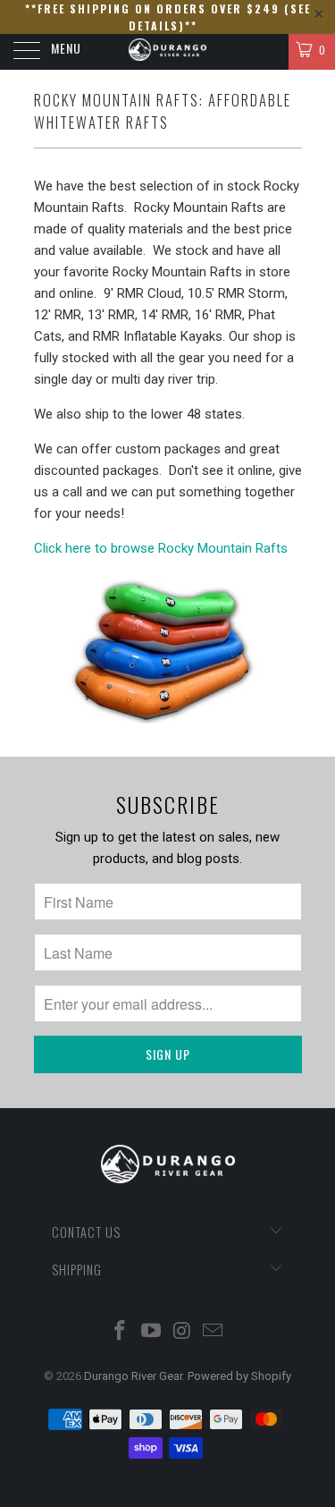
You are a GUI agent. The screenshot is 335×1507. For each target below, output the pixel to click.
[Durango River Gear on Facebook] (120, 1332)
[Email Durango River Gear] (213, 1332)
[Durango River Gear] (168, 52)
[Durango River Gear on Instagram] (182, 1332)
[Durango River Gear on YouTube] (151, 1332)
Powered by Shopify (239, 1376)
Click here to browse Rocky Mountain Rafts (161, 548)
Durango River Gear (133, 1376)
